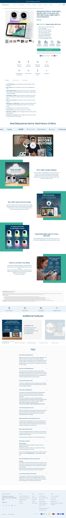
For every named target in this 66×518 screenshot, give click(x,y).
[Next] (63, 331)
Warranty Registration (43, 497)
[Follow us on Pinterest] (9, 505)
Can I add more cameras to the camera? (27, 473)
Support (50, 4)
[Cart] (63, 4)
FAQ (40, 506)
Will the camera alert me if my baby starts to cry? (29, 418)
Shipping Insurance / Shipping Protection (57, 504)
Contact (33, 501)
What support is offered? (24, 441)
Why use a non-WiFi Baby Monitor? (26, 368)
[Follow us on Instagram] (6, 505)
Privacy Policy (53, 497)
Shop (15, 4)
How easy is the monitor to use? (26, 380)
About (33, 496)
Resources (45, 4)
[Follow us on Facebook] (3, 505)
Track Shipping (42, 496)
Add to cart (49, 49)
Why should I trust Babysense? (25, 389)
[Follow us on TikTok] (14, 505)
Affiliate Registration (43, 503)
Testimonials (34, 497)
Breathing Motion (22, 499)
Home (3, 8)
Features (40, 4)
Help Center (41, 499)
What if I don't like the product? (25, 429)
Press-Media (34, 503)
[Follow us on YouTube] (12, 505)
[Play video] (33, 145)
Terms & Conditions (55, 496)
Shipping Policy (54, 501)
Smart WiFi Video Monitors (24, 497)
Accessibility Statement (44, 508)
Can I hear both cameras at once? (26, 407)
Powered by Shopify (10, 514)
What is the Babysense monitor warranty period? (29, 458)
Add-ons (21, 503)
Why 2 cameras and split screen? (26, 355)
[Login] (61, 4)
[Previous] (63, 328)
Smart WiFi (28, 4)
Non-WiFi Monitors (21, 4)
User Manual (25, 80)
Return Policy (53, 499)
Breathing (34, 4)
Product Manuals (42, 504)
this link (20, 453)
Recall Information (43, 510)
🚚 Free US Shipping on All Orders (33, 1)
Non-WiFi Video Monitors (24, 496)
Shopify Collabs (42, 501)
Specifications (16, 80)
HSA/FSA (21, 501)
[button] (49, 53)
